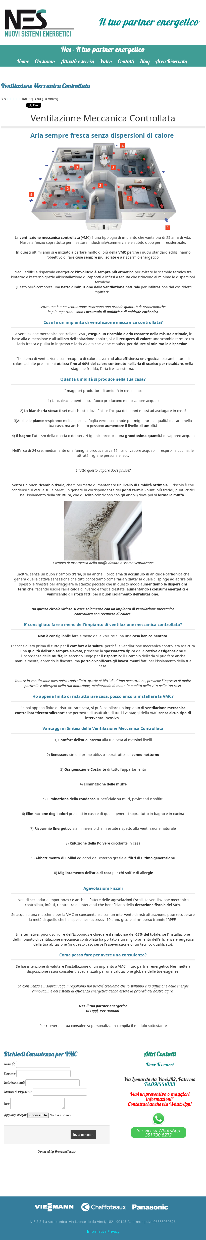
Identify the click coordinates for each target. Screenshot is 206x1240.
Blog (144, 61)
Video (105, 61)
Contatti (126, 61)
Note (7, 1103)
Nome (8, 1064)
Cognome (10, 1073)
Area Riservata (171, 61)
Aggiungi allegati (15, 1115)
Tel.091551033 (159, 1084)
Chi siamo (45, 61)
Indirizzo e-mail (14, 1083)
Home (23, 61)
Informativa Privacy (103, 1231)
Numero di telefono (16, 1092)
